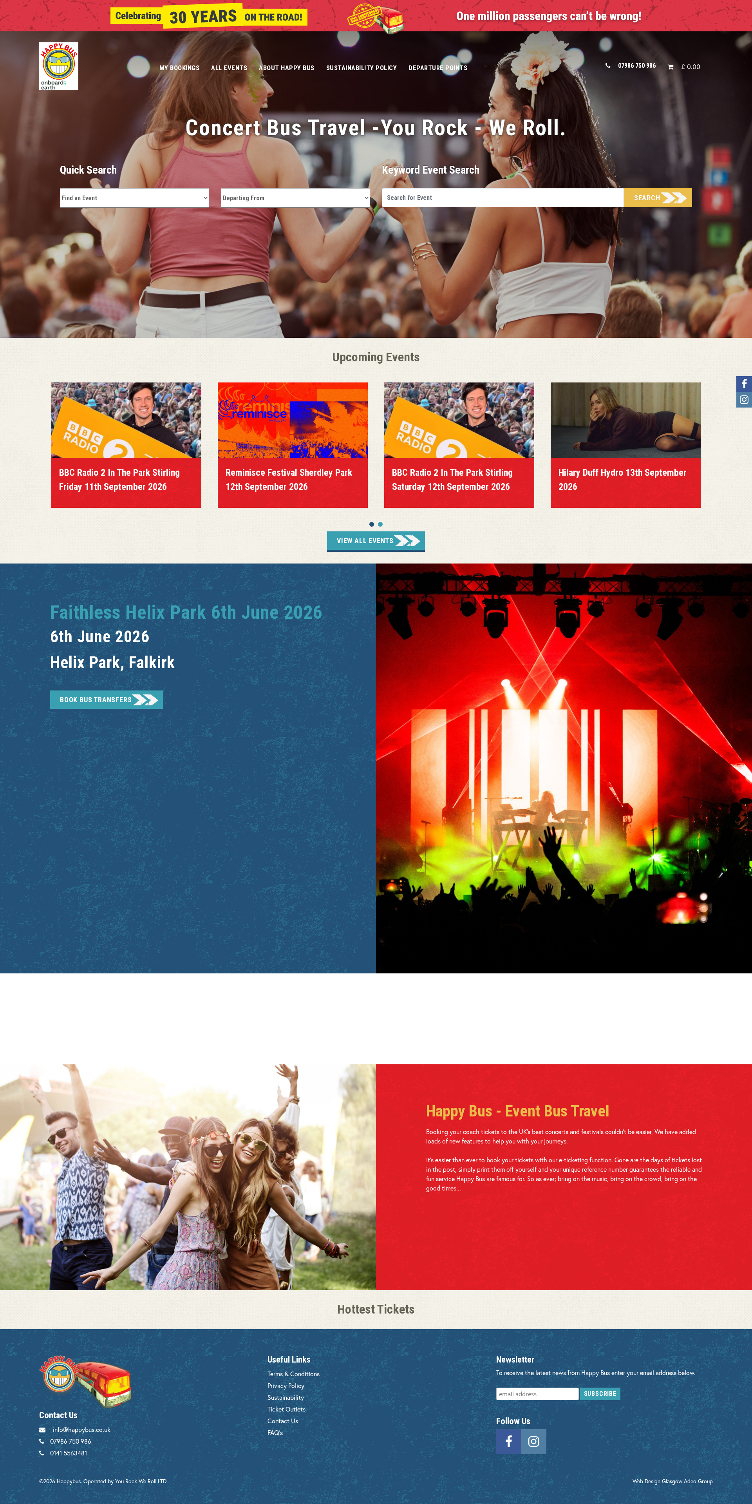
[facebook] (508, 1440)
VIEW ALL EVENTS (365, 540)
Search (647, 198)
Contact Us (283, 1421)
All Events (229, 68)
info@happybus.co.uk (81, 1429)
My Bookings (179, 68)
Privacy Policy (286, 1385)
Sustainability (286, 1397)
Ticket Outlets (287, 1409)
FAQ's (275, 1432)
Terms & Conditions (294, 1374)
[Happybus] (90, 66)
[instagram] (533, 1440)
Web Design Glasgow (657, 1481)
